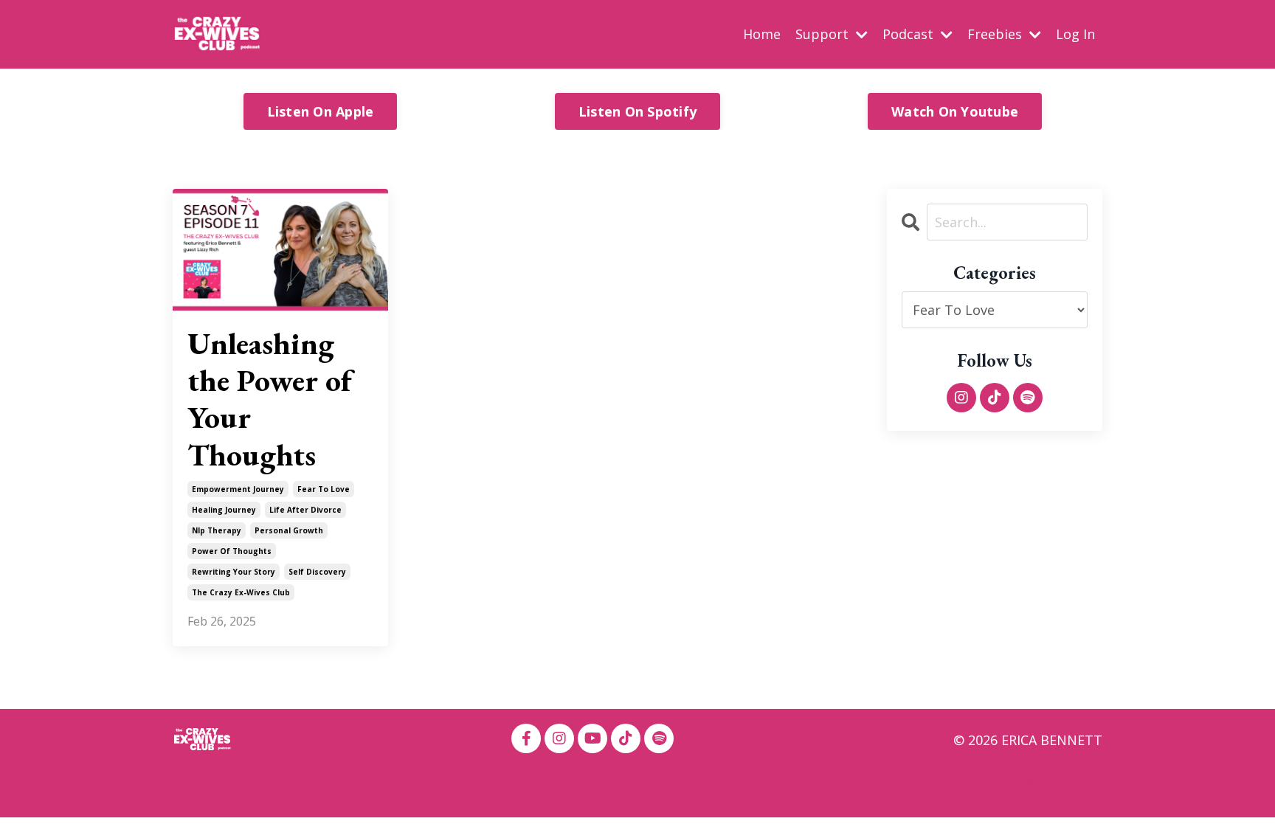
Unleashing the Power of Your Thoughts (269, 399)
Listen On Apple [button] (320, 111)
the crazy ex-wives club (241, 592)
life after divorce (305, 510)
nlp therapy (216, 530)
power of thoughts (232, 551)
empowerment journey (238, 489)
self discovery (317, 572)
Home (762, 34)
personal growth (289, 530)
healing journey (224, 510)
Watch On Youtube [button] (954, 111)
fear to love (323, 489)
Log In (1075, 34)
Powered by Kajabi (1057, 779)
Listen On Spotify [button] (637, 111)
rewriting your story (233, 572)
